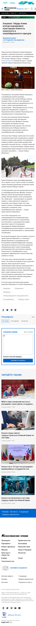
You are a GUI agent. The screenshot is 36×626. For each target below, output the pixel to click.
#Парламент (19, 288)
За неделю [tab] (15, 321)
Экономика (22, 543)
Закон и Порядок (24, 550)
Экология (22, 553)
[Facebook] (3, 310)
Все (33, 317)
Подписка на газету (25, 582)
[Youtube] (15, 608)
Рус (26, 9)
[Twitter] (7, 310)
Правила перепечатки (10, 514)
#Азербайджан (8, 299)
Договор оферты (7, 576)
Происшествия (24, 547)
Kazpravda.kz (6, 61)
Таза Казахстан (7, 561)
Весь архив (28, 332)
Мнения (4, 550)
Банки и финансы (8, 547)
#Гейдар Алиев (23, 299)
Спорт (20, 558)
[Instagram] (19, 608)
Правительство (24, 540)
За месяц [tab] (24, 321)
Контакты (14, 512)
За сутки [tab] (5, 321)
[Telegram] (11, 310)
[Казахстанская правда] (10, 9)
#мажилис (6, 288)
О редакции (23, 512)
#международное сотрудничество (15, 296)
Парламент (6, 543)
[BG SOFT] (10, 621)
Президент (5, 540)
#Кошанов (6, 292)
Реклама (5, 512)
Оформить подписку (18, 360)
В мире (4, 558)
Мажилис (21, 40)
